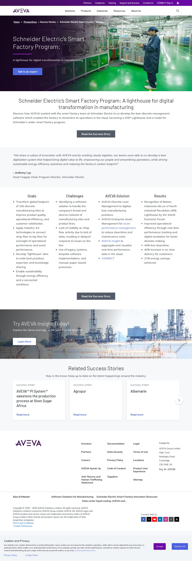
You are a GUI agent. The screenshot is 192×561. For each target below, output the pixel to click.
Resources (119, 10)
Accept (159, 546)
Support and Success (129, 3)
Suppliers (112, 476)
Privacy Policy (10, 555)
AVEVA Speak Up (91, 468)
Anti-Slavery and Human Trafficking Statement (91, 479)
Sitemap (138, 479)
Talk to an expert (28, 71)
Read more (22, 414)
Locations (138, 460)
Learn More (24, 341)
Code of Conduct (116, 468)
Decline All (179, 546)
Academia (100, 3)
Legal (136, 443)
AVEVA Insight (111, 241)
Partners (88, 3)
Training (112, 3)
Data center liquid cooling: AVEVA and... (104, 500)
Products (86, 10)
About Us (136, 10)
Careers (85, 460)
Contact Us (148, 3)
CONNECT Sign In (165, 3)
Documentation (115, 443)
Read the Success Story (96, 134)
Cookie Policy (31, 555)
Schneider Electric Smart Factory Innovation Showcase (127, 496)
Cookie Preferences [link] (23, 526)
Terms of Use (140, 451)
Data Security (115, 451)
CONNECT (108, 258)
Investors (86, 443)
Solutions (70, 10)
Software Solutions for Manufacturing (72, 496)
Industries (102, 10)
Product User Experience (140, 470)
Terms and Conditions (23, 523)
